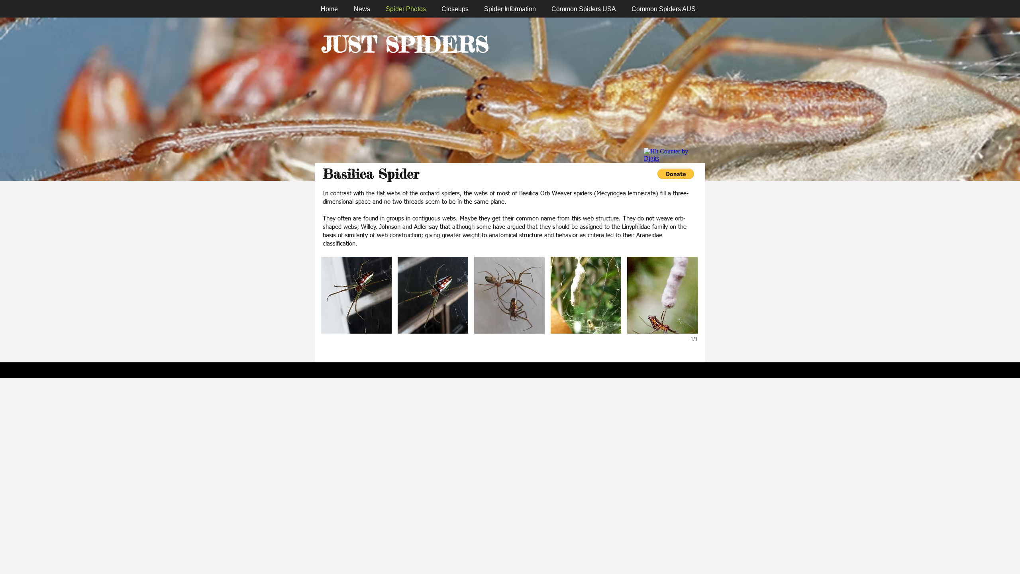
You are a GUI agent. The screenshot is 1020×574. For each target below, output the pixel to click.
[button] (356, 295)
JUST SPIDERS (405, 44)
